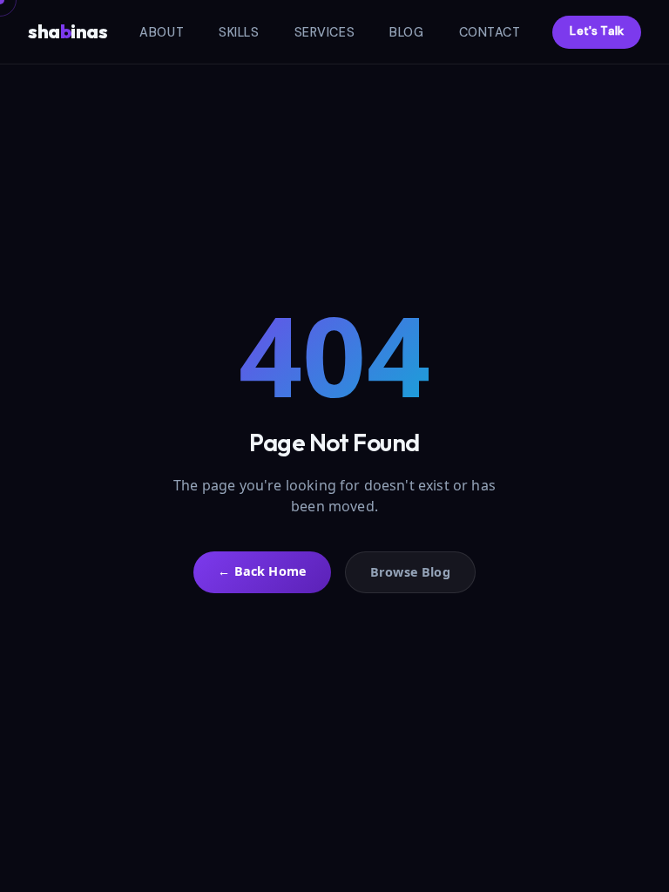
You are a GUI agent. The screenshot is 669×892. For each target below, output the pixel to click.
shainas (67, 31)
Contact (490, 32)
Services (324, 32)
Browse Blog (410, 572)
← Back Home (262, 571)
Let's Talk (597, 31)
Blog (406, 32)
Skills (239, 32)
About (161, 32)
